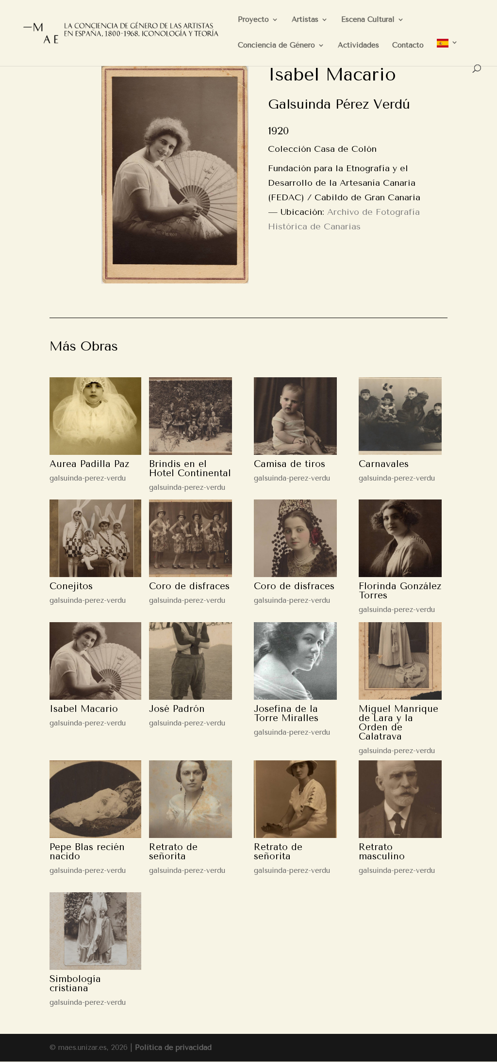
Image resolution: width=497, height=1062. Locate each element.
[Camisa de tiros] (295, 416)
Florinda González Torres (400, 591)
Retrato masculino (382, 852)
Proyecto (253, 20)
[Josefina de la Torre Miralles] (295, 661)
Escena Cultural (368, 20)
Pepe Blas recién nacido (87, 852)
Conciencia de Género (276, 45)
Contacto (408, 45)
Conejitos (71, 586)
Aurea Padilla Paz (89, 464)
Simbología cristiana (75, 984)
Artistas (305, 20)
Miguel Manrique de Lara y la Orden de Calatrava (398, 723)
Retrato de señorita (173, 852)
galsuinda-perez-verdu (88, 478)
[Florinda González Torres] (400, 538)
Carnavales (384, 464)
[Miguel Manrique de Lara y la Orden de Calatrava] (400, 661)
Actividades (358, 45)
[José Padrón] (190, 661)
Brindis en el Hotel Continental (190, 469)
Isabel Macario (84, 709)
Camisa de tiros (289, 464)
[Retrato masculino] (400, 799)
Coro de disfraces (189, 586)
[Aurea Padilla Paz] (95, 416)
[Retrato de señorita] (190, 799)
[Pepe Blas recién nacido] (95, 799)
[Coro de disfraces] (190, 538)
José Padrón (177, 709)
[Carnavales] (400, 416)
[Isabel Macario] (95, 661)
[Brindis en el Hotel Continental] (190, 416)
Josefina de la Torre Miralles (286, 714)
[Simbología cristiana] (95, 931)
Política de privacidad (173, 1047)
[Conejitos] (95, 538)
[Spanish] (447, 51)
